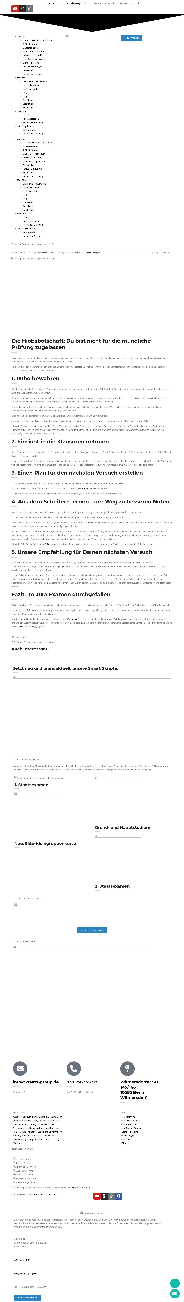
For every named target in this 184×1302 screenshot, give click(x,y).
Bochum (52, 1116)
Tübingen (57, 1139)
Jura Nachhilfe (128, 1116)
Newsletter (28, 100)
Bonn (59, 1116)
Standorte (21, 111)
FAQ (25, 92)
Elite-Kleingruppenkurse (34, 59)
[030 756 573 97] (74, 1068)
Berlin (35, 1116)
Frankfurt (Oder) (20, 1124)
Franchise (126, 1139)
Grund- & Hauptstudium (34, 51)
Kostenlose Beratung (33, 74)
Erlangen (37, 1120)
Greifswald (17, 1128)
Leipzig (41, 1131)
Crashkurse (28, 103)
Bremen (16, 1120)
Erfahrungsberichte (26, 126)
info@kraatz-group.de (36, 1082)
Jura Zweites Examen (131, 1128)
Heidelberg (54, 1128)
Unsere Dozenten (31, 85)
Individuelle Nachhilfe (33, 55)
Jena (15, 1131)
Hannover (43, 1128)
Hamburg (33, 1128)
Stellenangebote (30, 89)
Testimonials (29, 130)
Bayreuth (27, 1116)
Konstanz (32, 1131)
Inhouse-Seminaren (81, 1187)
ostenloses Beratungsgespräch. (31, 626)
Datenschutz (52, 1194)
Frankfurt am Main (50, 1120)
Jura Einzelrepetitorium (88, 488)
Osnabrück (45, 1135)
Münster (25, 1135)
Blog (25, 96)
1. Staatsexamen (31, 44)
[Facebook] (118, 1196)
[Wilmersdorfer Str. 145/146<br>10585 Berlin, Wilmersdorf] (127, 1068)
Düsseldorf (26, 1120)
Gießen (41, 1124)
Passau (54, 1135)
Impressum (38, 1194)
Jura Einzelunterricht (72, 619)
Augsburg (17, 1116)
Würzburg (17, 1143)
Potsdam (17, 1139)
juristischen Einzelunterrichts (52, 575)
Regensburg (27, 1139)
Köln (24, 1131)
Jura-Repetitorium (31, 118)
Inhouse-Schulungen (32, 66)
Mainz (48, 1131)
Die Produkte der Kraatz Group (37, 40)
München (35, 1135)
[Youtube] (15, 8)
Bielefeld (43, 1116)
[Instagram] (22, 8)
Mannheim (57, 1131)
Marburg (17, 1135)
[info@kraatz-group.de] (20, 1068)
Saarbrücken (40, 1139)
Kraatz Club (28, 70)
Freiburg (32, 1124)
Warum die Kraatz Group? (35, 81)
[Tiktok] (29, 8)
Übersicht (27, 115)
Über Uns (21, 77)
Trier (49, 1139)
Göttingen (49, 1124)
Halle (26, 1128)
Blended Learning (31, 62)
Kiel (19, 1131)
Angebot (21, 36)
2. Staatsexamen (31, 47)
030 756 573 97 (82, 1082)
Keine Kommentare (164, 252)
